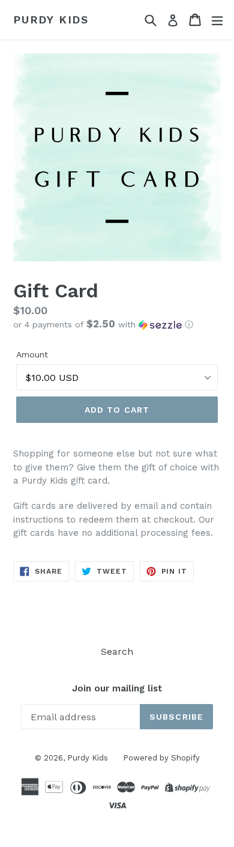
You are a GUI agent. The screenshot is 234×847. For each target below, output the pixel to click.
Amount (32, 354)
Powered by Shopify (161, 757)
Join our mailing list (117, 688)
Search (117, 651)
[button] (117, 324)
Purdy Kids (51, 19)
